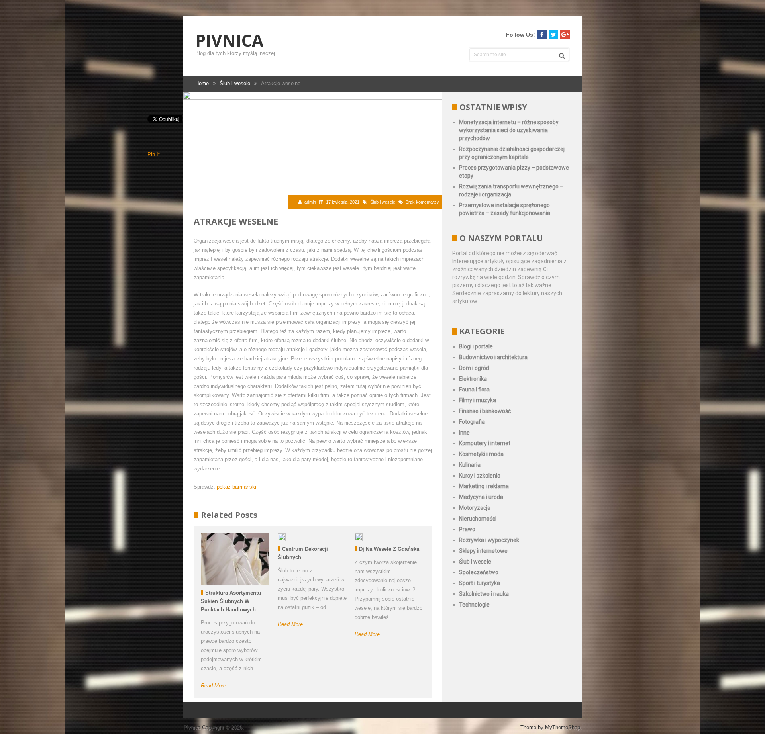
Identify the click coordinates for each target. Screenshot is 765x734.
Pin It (153, 154)
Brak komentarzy (422, 202)
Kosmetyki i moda (481, 454)
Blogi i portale (476, 346)
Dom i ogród (474, 368)
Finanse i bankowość (485, 411)
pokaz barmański (236, 487)
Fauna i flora (474, 389)
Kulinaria (470, 465)
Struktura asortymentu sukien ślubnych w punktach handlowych (231, 601)
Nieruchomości (477, 518)
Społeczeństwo (478, 572)
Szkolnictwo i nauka (484, 594)
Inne (464, 432)
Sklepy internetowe (483, 551)
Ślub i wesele (382, 202)
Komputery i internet (484, 443)
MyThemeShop (562, 727)
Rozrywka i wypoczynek (489, 540)
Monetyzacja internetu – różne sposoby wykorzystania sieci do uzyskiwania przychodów (509, 130)
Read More (213, 686)
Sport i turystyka (479, 583)
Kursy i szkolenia (479, 475)
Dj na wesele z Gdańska (389, 549)
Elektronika (473, 379)
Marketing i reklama (484, 486)
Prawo (467, 529)
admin (310, 202)
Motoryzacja (474, 508)
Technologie (474, 604)
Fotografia (472, 422)
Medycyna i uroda (481, 497)
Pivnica (229, 40)
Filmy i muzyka (477, 400)
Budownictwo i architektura (493, 357)
